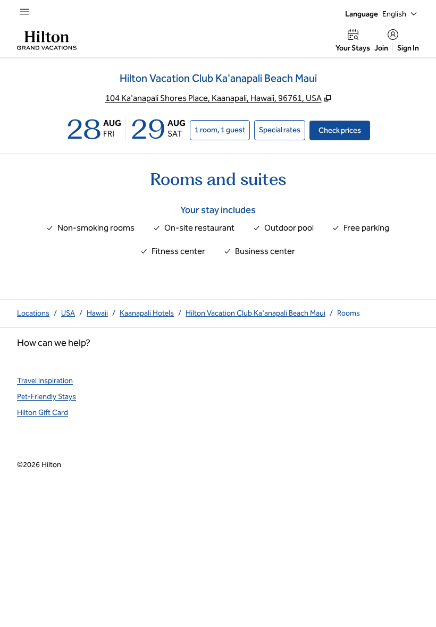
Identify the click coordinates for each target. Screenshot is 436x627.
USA (68, 313)
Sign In (408, 48)
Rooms (348, 313)
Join (381, 48)
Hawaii (97, 313)
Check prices (344, 130)
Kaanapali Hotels (147, 313)
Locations (33, 313)
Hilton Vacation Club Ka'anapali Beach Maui (255, 313)
